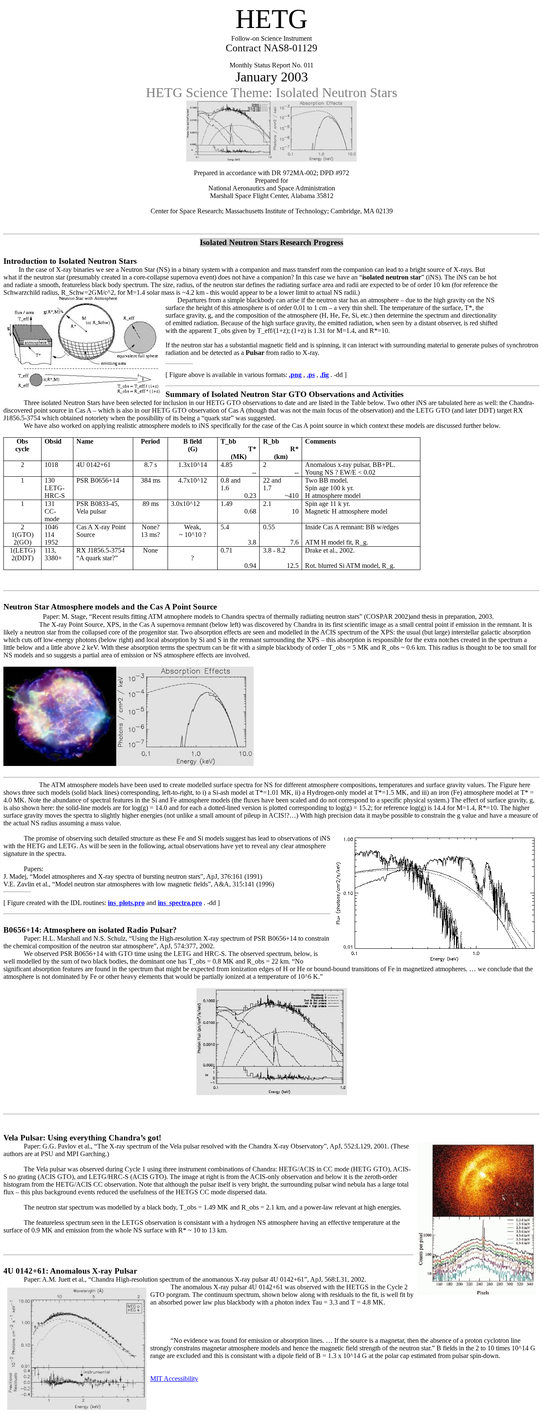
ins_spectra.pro (180, 902)
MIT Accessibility (174, 1378)
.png (295, 374)
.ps (311, 374)
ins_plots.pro (126, 902)
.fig (324, 374)
